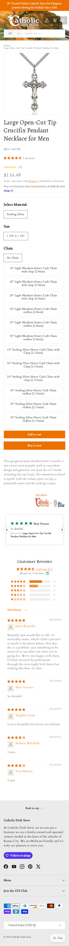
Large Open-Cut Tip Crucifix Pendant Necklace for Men (31, 48)
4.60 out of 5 (44, 569)
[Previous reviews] (6, 529)
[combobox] (34, 33)
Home (7, 45)
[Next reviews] (62, 529)
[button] (13, 158)
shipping (33, 181)
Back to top (33, 808)
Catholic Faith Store (21, 936)
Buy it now (34, 445)
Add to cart (34, 434)
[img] (16, 620)
